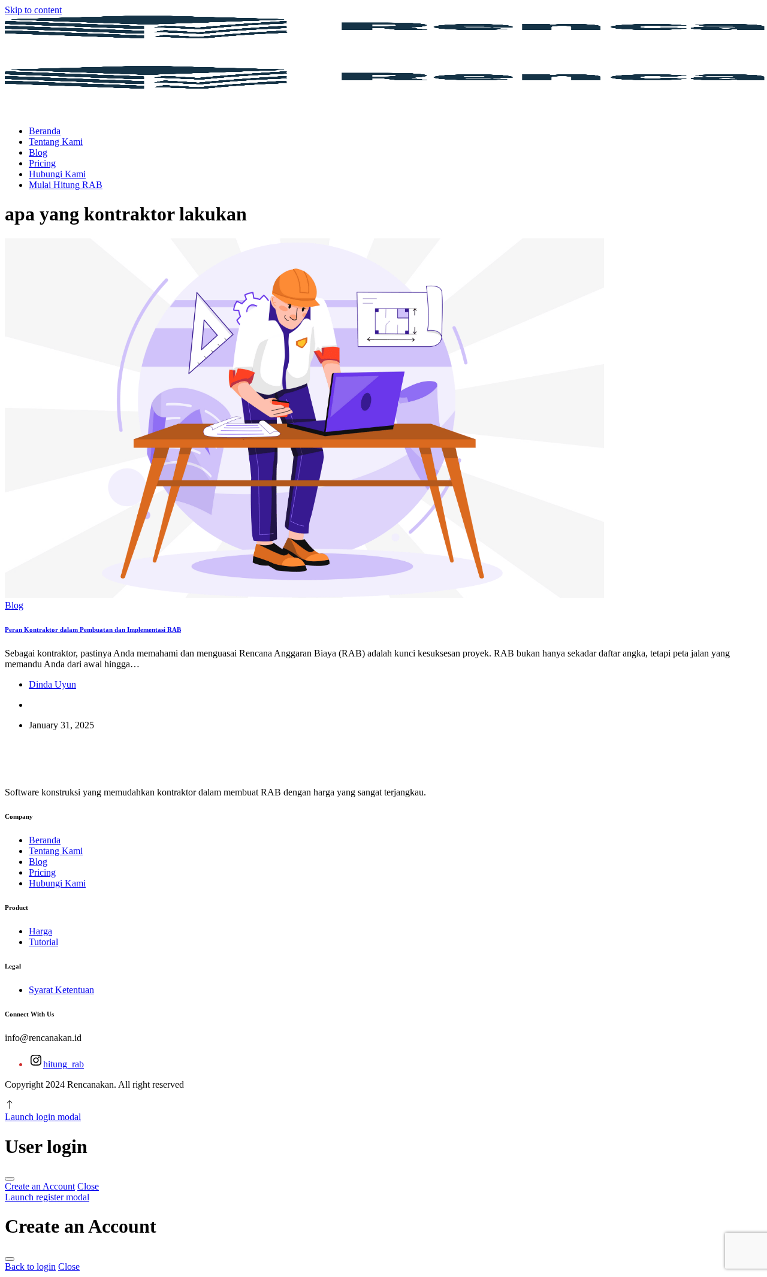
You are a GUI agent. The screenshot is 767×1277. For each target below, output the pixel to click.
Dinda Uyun (52, 684)
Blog (38, 152)
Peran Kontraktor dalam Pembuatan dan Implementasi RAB (93, 629)
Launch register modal (47, 1197)
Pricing (42, 163)
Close (88, 1186)
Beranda (45, 131)
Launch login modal (43, 1117)
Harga (40, 931)
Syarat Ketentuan (61, 990)
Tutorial (43, 942)
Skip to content (33, 10)
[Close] (9, 1179)
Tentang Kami (56, 142)
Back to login (30, 1266)
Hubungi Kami (57, 174)
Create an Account (40, 1186)
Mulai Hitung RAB (65, 185)
